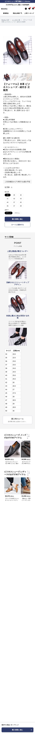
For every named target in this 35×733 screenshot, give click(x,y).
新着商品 (6, 13)
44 (7, 202)
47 (14, 206)
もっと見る (28, 436)
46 (7, 206)
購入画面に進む (17, 219)
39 (14, 195)
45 (21, 202)
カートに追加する (17, 224)
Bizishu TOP (5, 20)
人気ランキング (29, 13)
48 (21, 206)
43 (21, 198)
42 (14, 198)
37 (14, 202)
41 (7, 198)
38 (7, 195)
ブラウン (17, 213)
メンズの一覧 (16, 20)
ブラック (8, 213)
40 (21, 195)
